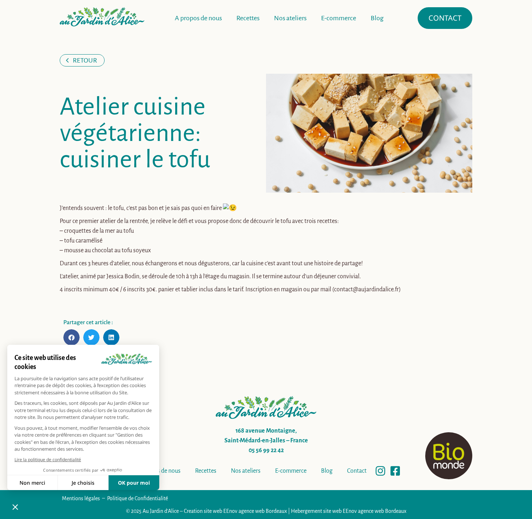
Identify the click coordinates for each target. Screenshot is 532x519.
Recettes (247, 18)
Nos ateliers (290, 18)
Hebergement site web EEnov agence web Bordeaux (348, 511)
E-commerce (338, 18)
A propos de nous (198, 18)
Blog (377, 18)
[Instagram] (380, 470)
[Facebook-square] (395, 470)
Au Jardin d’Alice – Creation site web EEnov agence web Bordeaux (215, 511)
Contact (357, 471)
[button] (71, 337)
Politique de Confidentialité (137, 498)
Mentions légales (81, 498)
